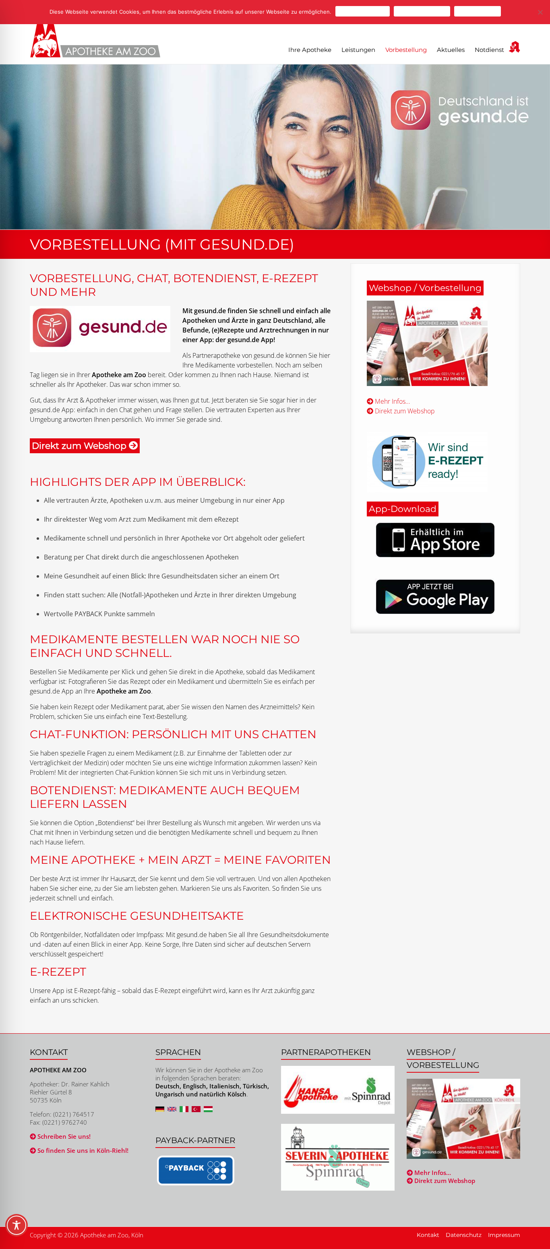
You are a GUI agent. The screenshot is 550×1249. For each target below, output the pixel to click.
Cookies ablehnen (422, 11)
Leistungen (358, 50)
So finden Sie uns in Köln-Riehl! (82, 1150)
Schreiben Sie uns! (63, 1136)
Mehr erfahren (477, 11)
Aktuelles (451, 50)
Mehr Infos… (391, 401)
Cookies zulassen (363, 11)
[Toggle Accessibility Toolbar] (16, 1229)
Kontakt (428, 1235)
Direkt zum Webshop (404, 411)
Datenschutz (464, 1235)
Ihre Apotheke (309, 50)
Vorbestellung (406, 50)
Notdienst (489, 50)
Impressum (504, 1235)
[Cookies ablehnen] (540, 12)
